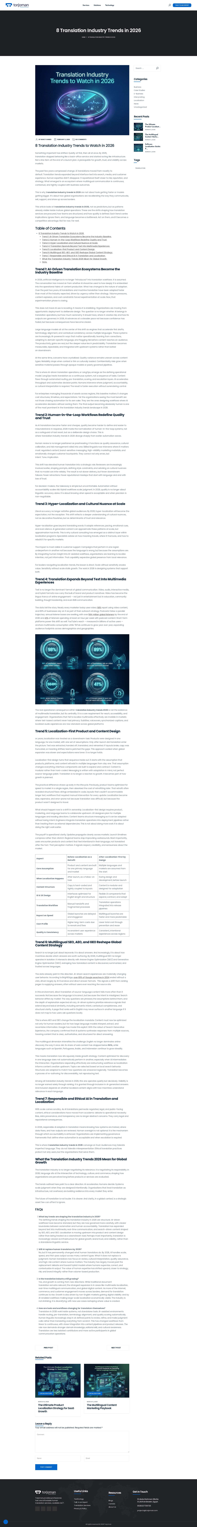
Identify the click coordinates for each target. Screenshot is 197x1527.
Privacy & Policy (80, 1508)
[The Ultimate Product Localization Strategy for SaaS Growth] (58, 1380)
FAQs (44, 262)
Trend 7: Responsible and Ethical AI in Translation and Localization (74, 255)
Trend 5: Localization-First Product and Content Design (68, 249)
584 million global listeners (101, 614)
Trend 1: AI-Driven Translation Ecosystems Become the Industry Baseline (77, 236)
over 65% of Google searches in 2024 (91, 977)
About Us (112, 1507)
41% (46, 618)
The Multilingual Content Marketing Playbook (102, 1406)
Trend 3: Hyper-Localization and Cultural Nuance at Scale (70, 243)
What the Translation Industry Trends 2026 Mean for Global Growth (74, 259)
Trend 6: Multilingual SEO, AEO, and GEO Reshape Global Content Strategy (77, 252)
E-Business (138, 93)
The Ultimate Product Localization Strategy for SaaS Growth (56, 1408)
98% (99, 607)
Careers (112, 1504)
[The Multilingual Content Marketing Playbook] (106, 1380)
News (136, 103)
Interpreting (139, 97)
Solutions (97, 5)
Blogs (111, 1500)
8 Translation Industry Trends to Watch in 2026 (61, 233)
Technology (109, 5)
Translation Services (82, 1505)
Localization (46, 1393)
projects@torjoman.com (147, 1510)
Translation (140, 168)
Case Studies (139, 90)
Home (84, 37)
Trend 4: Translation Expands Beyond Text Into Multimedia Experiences (76, 246)
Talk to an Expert (182, 5)
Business (137, 87)
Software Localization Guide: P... (153, 146)
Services (86, 5)
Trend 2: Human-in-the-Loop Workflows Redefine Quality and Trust (74, 239)
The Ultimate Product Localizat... (153, 125)
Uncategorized (140, 107)
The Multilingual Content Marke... (152, 135)
